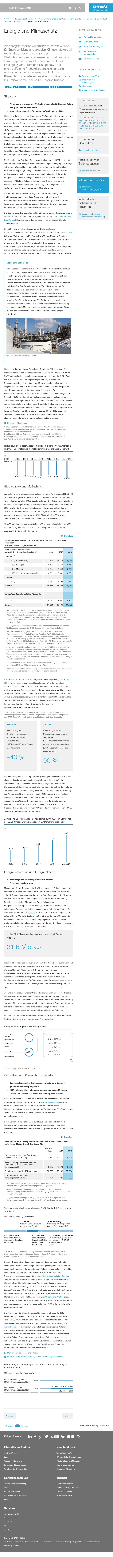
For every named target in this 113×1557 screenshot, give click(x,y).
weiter (66, 1416)
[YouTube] (55, 1437)
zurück (11, 1416)
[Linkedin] (30, 1437)
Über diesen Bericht (17, 1447)
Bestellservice (9, 1530)
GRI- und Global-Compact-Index (69, 1457)
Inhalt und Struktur (11, 1453)
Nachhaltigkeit (66, 1447)
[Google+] (40, 1437)
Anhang (7, 1499)
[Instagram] (78, 1437)
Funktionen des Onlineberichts (15, 1469)
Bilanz (6, 1487)
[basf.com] (100, 8)
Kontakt (7, 1545)
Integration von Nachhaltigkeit (88, 81)
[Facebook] (35, 1437)
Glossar (7, 1526)
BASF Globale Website (65, 1483)
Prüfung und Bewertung (13, 1461)
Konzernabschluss (16, 1477)
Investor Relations (62, 1542)
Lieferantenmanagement (65, 1465)
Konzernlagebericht (23, 19)
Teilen (10, 1426)
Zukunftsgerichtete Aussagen (15, 1465)
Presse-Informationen (64, 1491)
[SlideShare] (63, 1437)
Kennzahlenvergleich (91, 150)
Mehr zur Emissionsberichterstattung (23, 1353)
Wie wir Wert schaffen (64, 1453)
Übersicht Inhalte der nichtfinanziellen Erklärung (93, 215)
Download (67, 536)
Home (6, 18)
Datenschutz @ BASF (64, 1495)
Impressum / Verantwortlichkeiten (27, 1542)
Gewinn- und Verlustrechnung (15, 1483)
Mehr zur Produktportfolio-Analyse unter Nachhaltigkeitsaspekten (35, 1356)
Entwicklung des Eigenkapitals (15, 1495)
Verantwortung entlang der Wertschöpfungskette (59, 19)
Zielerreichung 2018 (90, 76)
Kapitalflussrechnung (12, 1491)
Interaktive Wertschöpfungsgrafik (91, 188)
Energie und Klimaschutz (66, 1469)
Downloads (8, 1522)
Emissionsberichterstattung (93, 90)
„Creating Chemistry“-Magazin (68, 1487)
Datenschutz (47, 1542)
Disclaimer (8, 1542)
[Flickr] (71, 1437)
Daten (6, 1457)
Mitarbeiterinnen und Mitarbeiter (68, 1461)
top (110, 1548)
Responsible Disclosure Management (86, 1542)
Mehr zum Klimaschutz (17, 423)
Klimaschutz (87, 86)
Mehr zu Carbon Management (23, 355)
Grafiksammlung (10, 1518)
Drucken (24, 1426)
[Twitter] (46, 1437)
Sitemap (16, 1545)
